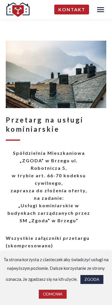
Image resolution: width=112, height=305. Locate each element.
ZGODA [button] (91, 279)
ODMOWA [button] (53, 293)
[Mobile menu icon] (100, 9)
